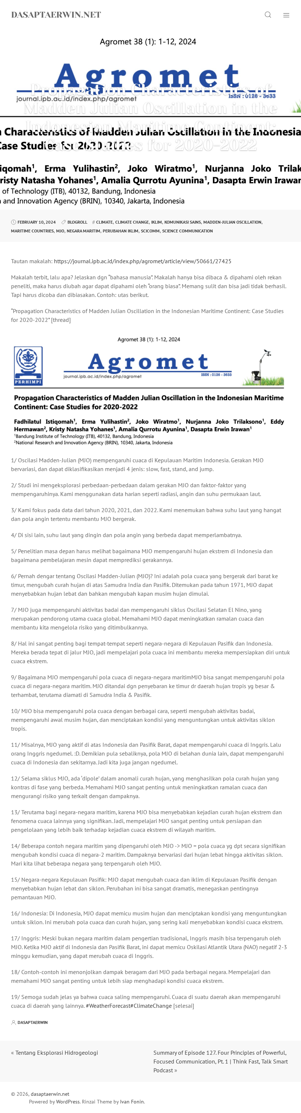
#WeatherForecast (108, 1005)
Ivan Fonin (132, 1101)
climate (104, 222)
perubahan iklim (120, 231)
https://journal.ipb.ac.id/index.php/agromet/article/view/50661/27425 (143, 261)
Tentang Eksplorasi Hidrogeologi (56, 1052)
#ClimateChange (151, 1005)
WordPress (68, 1101)
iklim (156, 222)
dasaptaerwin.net (56, 15)
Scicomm (150, 231)
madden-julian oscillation (232, 222)
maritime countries (32, 231)
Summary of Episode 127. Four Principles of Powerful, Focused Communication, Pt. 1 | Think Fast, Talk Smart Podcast (220, 1061)
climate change (132, 222)
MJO (60, 231)
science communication (187, 231)
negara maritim (83, 231)
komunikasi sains (182, 222)
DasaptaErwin (33, 1022)
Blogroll (77, 222)
